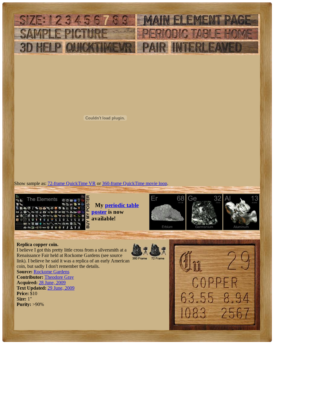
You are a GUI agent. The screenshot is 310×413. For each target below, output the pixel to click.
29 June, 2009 (61, 288)
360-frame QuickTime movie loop (134, 183)
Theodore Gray (59, 277)
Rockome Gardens (51, 271)
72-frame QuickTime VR (72, 183)
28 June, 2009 (52, 282)
